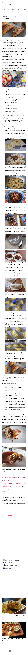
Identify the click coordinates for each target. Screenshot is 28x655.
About (3, 9)
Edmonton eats (19, 517)
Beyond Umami (6, 4)
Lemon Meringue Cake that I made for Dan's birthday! (14, 477)
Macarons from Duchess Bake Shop (10, 474)
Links (19, 9)
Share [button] (3, 515)
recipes (23, 517)
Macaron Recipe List (12, 9)
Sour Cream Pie (5, 480)
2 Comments (12, 515)
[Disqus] (14, 539)
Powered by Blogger (15, 650)
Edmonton (14, 517)
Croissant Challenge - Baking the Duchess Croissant (13, 483)
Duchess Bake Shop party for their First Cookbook (13, 486)
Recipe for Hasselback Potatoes (13, 615)
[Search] (25, 2)
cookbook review (8, 517)
